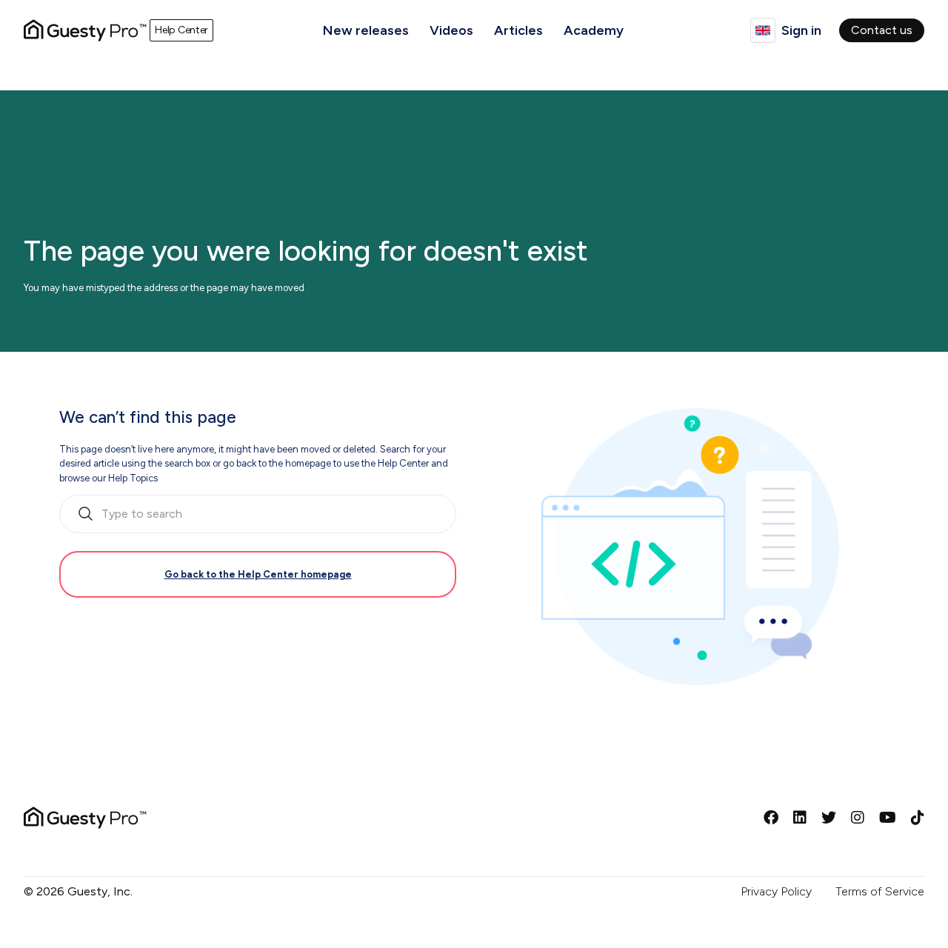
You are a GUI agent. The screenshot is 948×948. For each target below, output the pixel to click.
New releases (366, 30)
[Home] (85, 30)
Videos (451, 30)
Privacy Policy (776, 891)
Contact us (881, 30)
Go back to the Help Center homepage (258, 574)
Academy (594, 30)
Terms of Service (879, 891)
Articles (518, 30)
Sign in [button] (801, 30)
